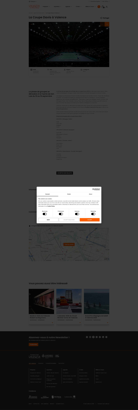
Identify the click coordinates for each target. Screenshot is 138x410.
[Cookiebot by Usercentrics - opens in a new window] (93, 189)
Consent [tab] (47, 194)
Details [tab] (69, 194)
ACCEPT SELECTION (69, 219)
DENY (48, 219)
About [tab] (90, 194)
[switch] (61, 214)
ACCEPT (89, 219)
